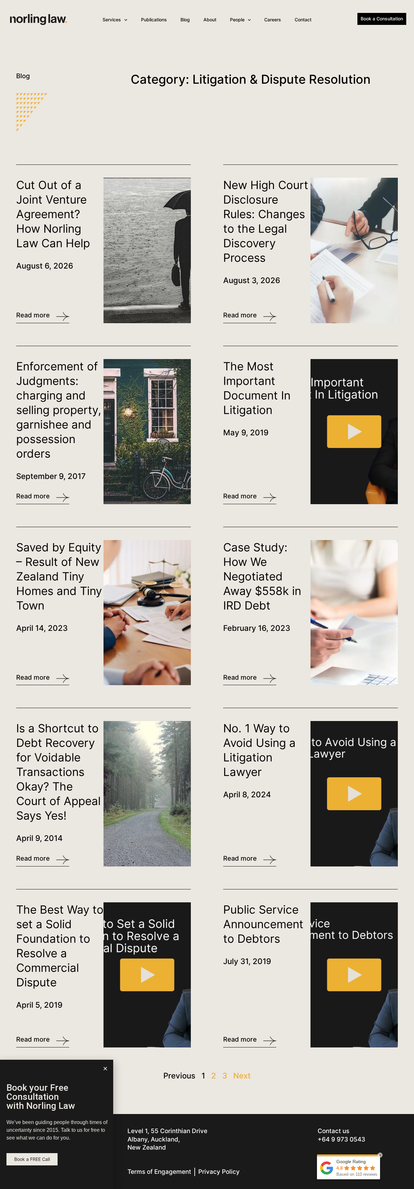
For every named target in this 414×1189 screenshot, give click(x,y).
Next (242, 1075)
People (237, 19)
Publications (154, 19)
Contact (303, 19)
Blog (185, 19)
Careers (272, 19)
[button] (105, 1068)
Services (112, 19)
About (209, 19)
